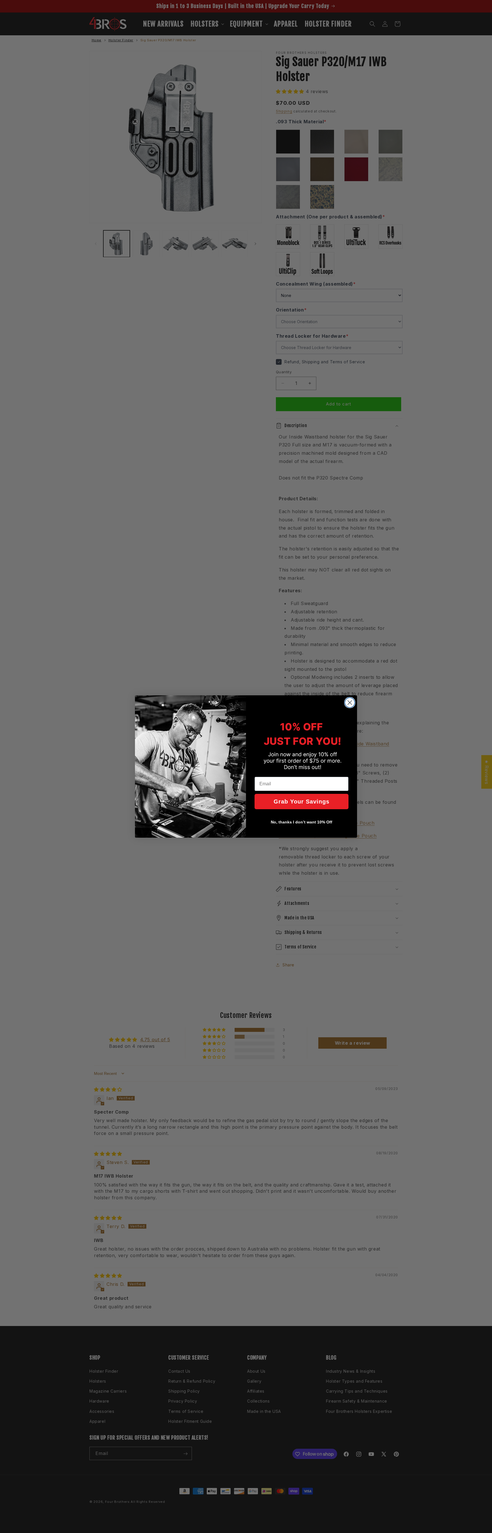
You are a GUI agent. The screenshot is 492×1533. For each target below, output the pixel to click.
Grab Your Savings (301, 801)
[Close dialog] (350, 703)
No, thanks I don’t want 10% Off (301, 822)
